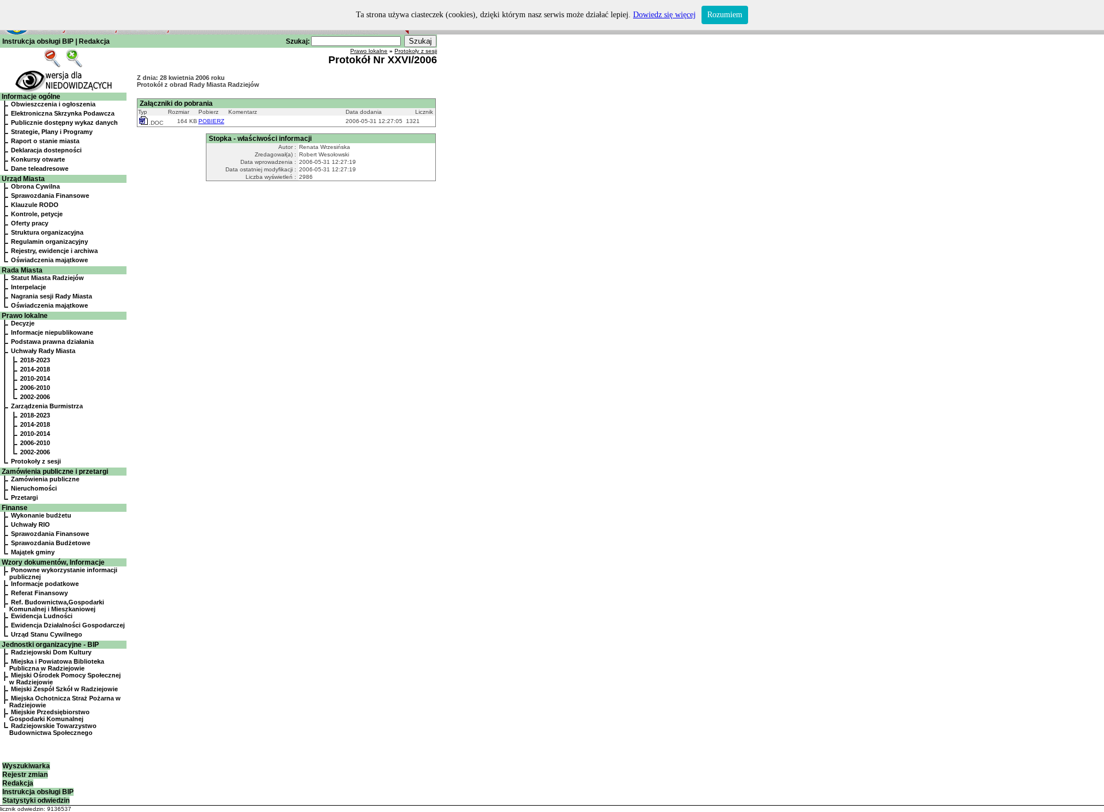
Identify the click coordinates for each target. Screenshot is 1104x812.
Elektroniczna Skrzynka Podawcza (62, 113)
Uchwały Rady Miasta (43, 350)
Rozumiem (724, 14)
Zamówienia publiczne (45, 479)
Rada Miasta (22, 270)
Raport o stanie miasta (45, 140)
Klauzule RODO (35, 204)
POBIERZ (211, 121)
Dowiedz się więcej (664, 14)
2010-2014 (35, 378)
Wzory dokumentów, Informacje (53, 562)
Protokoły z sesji (36, 461)
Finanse (15, 508)
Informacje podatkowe (45, 583)
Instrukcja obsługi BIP (38, 41)
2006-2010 (35, 387)
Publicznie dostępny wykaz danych (64, 122)
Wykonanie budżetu (41, 515)
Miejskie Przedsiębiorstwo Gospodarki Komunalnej (49, 715)
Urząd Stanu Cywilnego (46, 634)
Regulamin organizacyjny (49, 241)
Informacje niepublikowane (52, 332)
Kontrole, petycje (37, 213)
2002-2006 (35, 396)
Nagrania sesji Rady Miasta (51, 296)
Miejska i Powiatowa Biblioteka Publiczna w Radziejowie (56, 665)
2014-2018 (35, 369)
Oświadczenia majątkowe (49, 259)
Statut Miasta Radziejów (47, 277)
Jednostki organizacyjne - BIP (50, 645)
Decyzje (22, 323)
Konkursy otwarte (38, 159)
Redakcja (94, 41)
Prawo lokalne (25, 316)
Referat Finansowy (39, 592)
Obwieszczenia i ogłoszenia (53, 104)
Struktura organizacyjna (47, 232)
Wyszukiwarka (26, 766)
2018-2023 (35, 360)
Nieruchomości (34, 488)
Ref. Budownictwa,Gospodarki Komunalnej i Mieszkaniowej (56, 605)
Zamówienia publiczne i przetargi (55, 472)
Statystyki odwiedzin (36, 800)
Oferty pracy (29, 223)
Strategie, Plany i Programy (52, 131)
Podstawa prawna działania (52, 341)
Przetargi (24, 497)
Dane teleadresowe (39, 168)
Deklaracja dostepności (46, 150)
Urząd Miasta (23, 179)
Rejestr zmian (25, 775)
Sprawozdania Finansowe (50, 195)
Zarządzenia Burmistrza (47, 406)
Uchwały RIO (30, 524)
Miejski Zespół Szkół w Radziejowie (64, 688)
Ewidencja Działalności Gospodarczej (68, 625)
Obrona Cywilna (35, 186)
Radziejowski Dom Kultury (51, 652)
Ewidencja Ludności (41, 615)
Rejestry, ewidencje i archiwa (54, 250)
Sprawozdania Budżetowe (50, 542)
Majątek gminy (33, 552)
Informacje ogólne (31, 97)
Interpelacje (28, 287)
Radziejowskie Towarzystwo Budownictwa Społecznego (53, 729)
